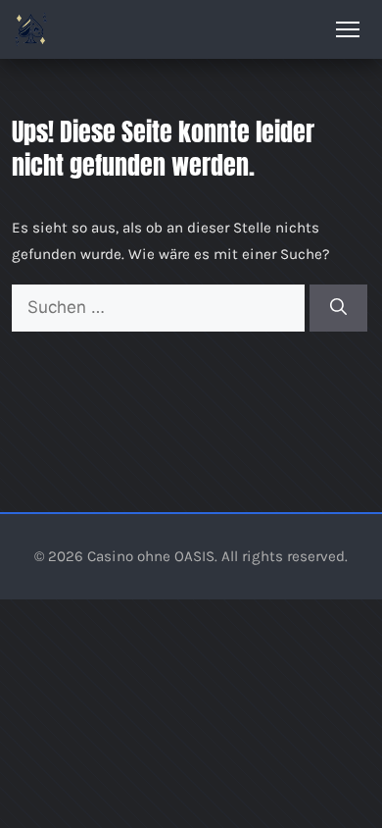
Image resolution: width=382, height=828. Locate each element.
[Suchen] (338, 308)
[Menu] (347, 29)
